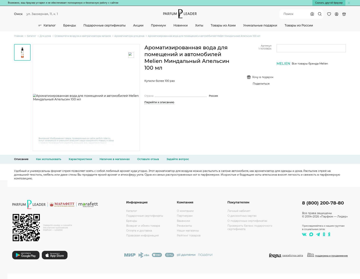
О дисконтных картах (241, 215)
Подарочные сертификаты (104, 25)
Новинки (180, 25)
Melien (283, 64)
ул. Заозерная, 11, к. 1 (42, 14)
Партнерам (185, 215)
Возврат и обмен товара (143, 225)
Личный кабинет (238, 211)
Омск (18, 14)
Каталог (50, 25)
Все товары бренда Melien (310, 63)
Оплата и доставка (139, 230)
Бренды (69, 25)
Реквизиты (184, 225)
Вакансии (183, 221)
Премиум (158, 25)
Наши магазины (188, 230)
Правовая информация (142, 235)
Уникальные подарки (260, 25)
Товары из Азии (223, 25)
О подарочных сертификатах (247, 221)
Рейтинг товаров (189, 235)
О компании (185, 211)
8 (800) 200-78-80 (323, 203)
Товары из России (299, 25)
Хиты (199, 25)
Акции (138, 25)
